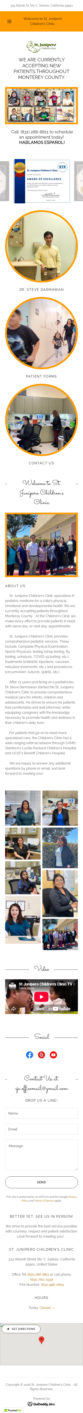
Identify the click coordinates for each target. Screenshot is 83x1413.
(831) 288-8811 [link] (38, 1274)
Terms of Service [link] (44, 1200)
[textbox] (41, 1113)
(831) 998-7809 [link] (52, 1285)
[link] (41, 46)
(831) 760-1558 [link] (41, 1280)
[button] (9, 21)
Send (41, 1182)
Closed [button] (45, 1308)
